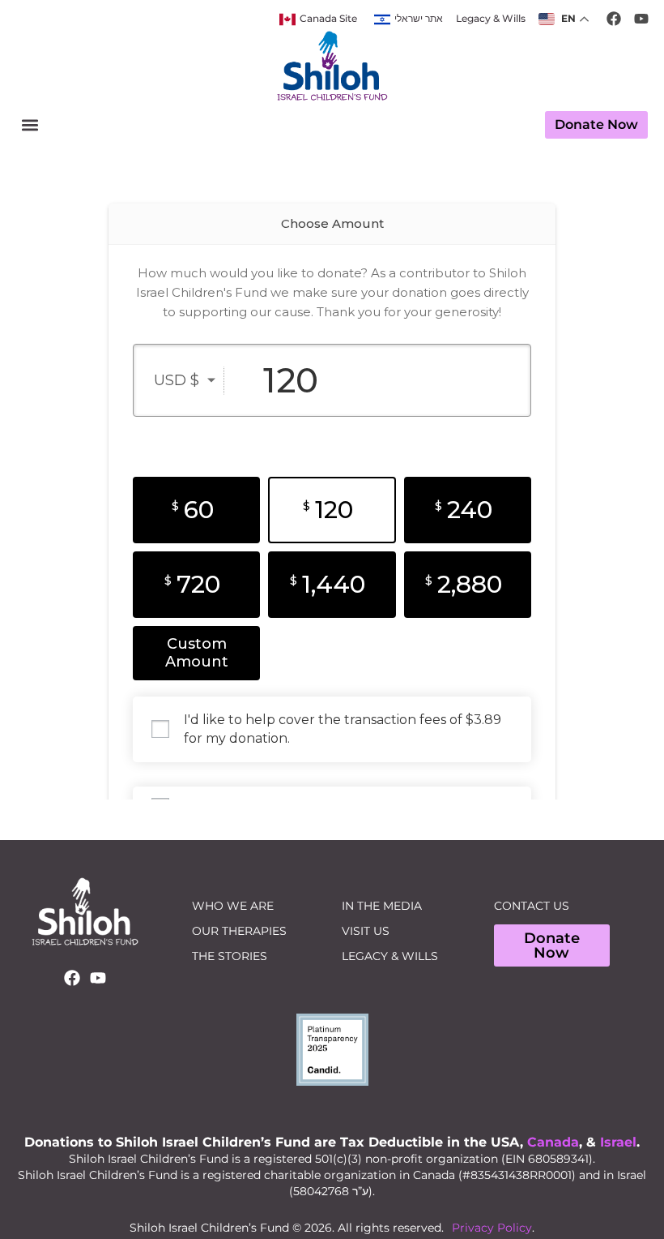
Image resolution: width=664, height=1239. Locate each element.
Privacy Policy (492, 1227)
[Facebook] (72, 978)
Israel (618, 1142)
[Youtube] (98, 978)
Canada (553, 1142)
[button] (29, 125)
